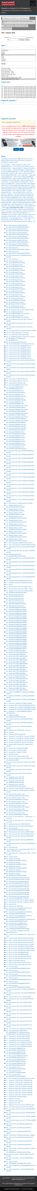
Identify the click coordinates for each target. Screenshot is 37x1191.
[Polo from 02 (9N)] (18, 70)
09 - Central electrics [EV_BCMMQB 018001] (18, 350)
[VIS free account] (18, 142)
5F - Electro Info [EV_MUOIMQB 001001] (17, 952)
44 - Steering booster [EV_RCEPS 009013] (18, 824)
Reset (27, 39)
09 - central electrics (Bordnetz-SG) (16, 383)
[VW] (18, 55)
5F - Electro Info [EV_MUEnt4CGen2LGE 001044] (19, 944)
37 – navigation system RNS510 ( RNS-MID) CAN (19, 788)
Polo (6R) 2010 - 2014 (8, 204)
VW (19, 158)
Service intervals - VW (29, 221)
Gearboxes (28, 160)
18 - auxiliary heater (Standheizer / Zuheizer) (18, 730)
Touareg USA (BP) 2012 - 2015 (25, 178)
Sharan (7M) (15, 206)
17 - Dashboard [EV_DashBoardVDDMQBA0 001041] (20, 705)
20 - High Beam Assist (12, 754)
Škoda (15, 158)
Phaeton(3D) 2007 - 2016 (8, 202)
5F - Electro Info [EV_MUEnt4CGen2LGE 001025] (19, 938)
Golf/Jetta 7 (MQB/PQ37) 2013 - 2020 (15, 197)
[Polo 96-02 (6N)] (18, 68)
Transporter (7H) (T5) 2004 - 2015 (10, 216)
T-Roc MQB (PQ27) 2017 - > (17, 219)
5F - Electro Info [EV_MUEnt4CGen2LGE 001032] (19, 940)
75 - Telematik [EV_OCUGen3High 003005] (18, 1036)
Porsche (30, 158)
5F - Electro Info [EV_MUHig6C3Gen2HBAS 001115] (20, 950)
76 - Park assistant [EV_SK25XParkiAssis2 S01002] (20, 1078)
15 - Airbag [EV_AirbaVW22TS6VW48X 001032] (19, 582)
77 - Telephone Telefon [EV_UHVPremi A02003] (19, 1092)
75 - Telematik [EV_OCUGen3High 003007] (18, 1038)
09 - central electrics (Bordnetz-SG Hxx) (17, 381)
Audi (22, 158)
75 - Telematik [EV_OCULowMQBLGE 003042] (19, 1042)
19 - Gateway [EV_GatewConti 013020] (17, 748)
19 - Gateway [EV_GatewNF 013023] (16, 752)
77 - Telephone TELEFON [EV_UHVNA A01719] (19, 1084)
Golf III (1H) (23, 194)
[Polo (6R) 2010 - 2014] (18, 71)
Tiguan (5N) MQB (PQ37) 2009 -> (15, 207)
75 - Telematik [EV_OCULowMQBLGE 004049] (19, 1046)
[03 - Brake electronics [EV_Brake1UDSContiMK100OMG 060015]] (18, 96)
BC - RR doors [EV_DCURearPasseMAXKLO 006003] (21, 1148)
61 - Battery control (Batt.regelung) (15, 960)
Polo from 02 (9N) (31, 202)
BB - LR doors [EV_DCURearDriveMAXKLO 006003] (20, 1135)
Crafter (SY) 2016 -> (21, 190)
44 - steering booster (12, 847)
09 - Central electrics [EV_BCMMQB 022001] (18, 358)
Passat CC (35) (30, 200)
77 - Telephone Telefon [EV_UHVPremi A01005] (19, 1090)
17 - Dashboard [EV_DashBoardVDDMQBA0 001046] (20, 707)
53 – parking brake (11, 904)
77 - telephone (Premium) (13, 1098)
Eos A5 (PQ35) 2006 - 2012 (21, 192)
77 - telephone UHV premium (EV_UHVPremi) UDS (20, 1104)
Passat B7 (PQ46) (6, 200)
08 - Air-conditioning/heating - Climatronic (17, 332)
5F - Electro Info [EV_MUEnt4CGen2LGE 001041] (19, 942)
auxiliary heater (13, 162)
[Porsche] (18, 59)
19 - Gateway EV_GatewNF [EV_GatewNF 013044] (20, 740)
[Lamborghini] (18, 50)
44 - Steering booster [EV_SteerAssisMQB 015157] (20, 834)
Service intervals (14, 160)
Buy (21, 149)
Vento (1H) (27, 218)
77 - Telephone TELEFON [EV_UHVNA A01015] (19, 1082)
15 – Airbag (9, 584)
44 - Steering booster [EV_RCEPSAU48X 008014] (19, 826)
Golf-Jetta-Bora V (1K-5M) (11, 195)
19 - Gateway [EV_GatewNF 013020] (16, 750)
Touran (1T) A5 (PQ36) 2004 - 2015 (16, 211)
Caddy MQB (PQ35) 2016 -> (26, 188)
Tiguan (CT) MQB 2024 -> (8, 183)
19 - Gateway (10, 732)
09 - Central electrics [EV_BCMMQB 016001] (18, 346)
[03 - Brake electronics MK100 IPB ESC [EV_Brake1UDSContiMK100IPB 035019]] (18, 87)
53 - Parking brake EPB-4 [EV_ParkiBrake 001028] (20, 902)
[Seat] (18, 57)
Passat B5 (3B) (19, 199)
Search (22, 39)
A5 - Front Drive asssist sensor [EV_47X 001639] (19, 1107)
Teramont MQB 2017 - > (23, 212)
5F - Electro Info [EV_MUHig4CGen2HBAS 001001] (20, 948)
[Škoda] (18, 53)
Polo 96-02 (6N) (20, 202)
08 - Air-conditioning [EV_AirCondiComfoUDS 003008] (21, 330)
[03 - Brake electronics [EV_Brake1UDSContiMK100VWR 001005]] (18, 97)
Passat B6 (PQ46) (29, 199)
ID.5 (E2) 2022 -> (28, 173)
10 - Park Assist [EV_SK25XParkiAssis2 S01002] (19, 503)
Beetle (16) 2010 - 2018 (27, 185)
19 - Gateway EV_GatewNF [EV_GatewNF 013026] (20, 738)
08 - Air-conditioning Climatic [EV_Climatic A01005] (20, 309)
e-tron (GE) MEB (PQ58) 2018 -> (10, 171)
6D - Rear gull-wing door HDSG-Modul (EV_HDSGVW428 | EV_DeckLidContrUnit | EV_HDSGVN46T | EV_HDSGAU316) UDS (18, 1032)
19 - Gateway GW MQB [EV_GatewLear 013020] (19, 742)
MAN (7, 160)
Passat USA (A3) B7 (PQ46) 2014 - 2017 (21, 182)
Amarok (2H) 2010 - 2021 (23, 183)
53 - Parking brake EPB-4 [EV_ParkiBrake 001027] (20, 900)
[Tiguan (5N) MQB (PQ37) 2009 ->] (18, 79)
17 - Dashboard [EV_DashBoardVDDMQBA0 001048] (20, 709)
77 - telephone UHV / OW (13, 1103)
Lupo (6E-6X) (10, 199)
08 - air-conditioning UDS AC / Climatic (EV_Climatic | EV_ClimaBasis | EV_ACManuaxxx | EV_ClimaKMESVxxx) (20, 338)
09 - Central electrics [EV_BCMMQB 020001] (18, 354)
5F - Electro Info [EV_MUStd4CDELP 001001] (18, 956)
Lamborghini (4, 158)
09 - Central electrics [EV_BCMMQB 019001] (18, 352)
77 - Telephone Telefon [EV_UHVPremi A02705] (19, 1094)
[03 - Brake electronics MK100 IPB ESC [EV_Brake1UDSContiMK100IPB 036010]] (18, 88)
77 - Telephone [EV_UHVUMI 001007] (16, 1096)
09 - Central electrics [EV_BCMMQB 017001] (18, 348)
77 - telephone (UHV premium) (14, 1100)
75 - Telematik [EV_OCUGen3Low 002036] (18, 1040)
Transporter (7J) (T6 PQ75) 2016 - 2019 (12, 180)
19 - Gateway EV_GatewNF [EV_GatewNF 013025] (20, 736)
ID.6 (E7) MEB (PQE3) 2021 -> (9, 175)
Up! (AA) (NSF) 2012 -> (16, 218)
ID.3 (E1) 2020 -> (6, 164)
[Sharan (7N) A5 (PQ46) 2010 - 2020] (18, 77)
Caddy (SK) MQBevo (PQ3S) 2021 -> (24, 170)
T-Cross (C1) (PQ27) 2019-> (22, 166)
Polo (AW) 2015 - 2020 (21, 204)
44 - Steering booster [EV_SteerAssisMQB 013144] (20, 832)
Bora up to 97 (5, 187)
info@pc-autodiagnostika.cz (18, 1179)
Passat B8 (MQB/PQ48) (18, 200)
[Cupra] (18, 52)
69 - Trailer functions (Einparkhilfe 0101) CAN (18, 964)
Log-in (16, 149)
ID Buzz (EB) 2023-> (17, 164)
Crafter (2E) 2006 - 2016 (8, 190)
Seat (25, 158)
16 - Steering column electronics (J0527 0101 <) (19, 586)
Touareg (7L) (29, 207)
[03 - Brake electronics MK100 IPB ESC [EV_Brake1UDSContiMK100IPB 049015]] (18, 94)
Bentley (3, 160)
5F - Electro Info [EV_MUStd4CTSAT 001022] (18, 958)
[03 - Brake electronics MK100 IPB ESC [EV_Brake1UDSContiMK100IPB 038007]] (18, 91)
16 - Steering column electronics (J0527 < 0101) (19, 588)
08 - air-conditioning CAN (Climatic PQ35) (17, 334)
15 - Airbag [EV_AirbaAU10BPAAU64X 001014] (19, 580)
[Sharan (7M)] (18, 76)
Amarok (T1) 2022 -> (7, 170)
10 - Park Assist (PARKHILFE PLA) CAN (17, 385)
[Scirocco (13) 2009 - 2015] (18, 74)
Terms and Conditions (28, 1189)
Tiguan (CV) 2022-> (29, 168)
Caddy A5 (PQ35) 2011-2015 (9, 188)
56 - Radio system (17, 221)
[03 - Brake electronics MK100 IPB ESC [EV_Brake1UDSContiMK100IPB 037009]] (18, 90)
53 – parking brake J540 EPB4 (14, 906)
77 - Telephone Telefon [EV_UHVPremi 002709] (19, 1088)
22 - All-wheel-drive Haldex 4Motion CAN (17, 756)
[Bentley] (18, 60)
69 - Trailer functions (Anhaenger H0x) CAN (18, 962)
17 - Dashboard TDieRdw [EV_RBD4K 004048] (19, 703)
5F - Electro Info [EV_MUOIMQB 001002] (17, 954)
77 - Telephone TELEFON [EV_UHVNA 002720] (19, 1080)
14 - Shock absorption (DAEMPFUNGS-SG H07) (19, 542)
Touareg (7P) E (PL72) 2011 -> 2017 (11, 209)
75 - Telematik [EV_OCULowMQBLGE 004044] (19, 1044)
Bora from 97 (13, 187)
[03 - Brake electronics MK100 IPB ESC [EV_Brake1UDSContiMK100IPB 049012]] (18, 93)
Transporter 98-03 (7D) (28, 214)
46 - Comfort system (11, 856)
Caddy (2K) (32, 187)
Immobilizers (4, 162)
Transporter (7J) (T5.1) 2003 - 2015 (11, 214)
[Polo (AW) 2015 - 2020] (18, 73)
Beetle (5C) (17, 185)
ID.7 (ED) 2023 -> (24, 175)
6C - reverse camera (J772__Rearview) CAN (18, 996)
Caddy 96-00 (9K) (23, 187)
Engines (22, 160)
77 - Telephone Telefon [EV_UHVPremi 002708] (19, 1086)
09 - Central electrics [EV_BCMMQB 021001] (18, 356)
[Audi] (18, 56)
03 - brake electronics (12, 259)
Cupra (10, 158)
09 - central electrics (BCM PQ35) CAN (16, 379)
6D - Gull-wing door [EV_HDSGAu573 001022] (19, 1028)
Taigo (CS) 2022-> (18, 168)
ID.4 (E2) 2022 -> (18, 173)
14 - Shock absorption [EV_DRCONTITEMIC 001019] (20, 544)
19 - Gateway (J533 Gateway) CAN (15, 734)
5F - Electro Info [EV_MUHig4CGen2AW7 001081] (20, 946)
